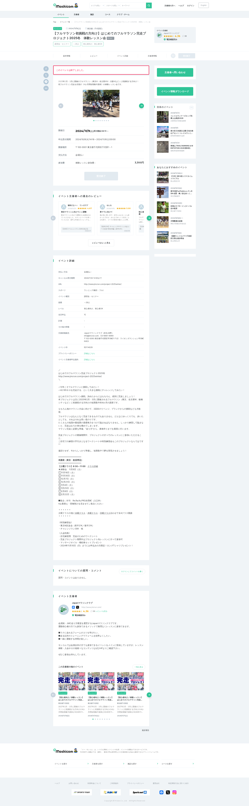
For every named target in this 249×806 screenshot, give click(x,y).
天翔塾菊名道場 (176, 221)
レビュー (93, 56)
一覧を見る (139, 667)
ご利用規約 (114, 783)
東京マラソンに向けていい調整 (74, 212)
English (204, 5)
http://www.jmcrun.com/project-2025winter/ (103, 284)
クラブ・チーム (123, 14)
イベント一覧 (65, 22)
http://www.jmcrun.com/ (91, 607)
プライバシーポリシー (135, 783)
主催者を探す (97, 764)
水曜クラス (80, 513)
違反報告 (145, 730)
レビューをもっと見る (101, 243)
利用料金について (94, 783)
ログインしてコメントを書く (132, 571)
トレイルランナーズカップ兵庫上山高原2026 (181, 117)
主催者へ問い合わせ (175, 72)
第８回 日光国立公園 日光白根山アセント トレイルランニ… (182, 132)
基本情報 (66, 56)
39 (186, 36)
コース (107, 14)
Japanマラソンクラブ (171, 33)
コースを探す (166, 764)
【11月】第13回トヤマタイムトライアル (182, 177)
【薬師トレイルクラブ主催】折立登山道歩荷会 (181, 237)
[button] (93, 120)
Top (54, 22)
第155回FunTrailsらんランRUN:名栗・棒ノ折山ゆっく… (181, 192)
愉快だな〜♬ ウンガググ (78, 205)
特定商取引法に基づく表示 (178, 783)
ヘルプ (181, 5)
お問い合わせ (74, 783)
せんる (109, 205)
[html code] (46, 88)
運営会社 (156, 783)
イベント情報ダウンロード (175, 91)
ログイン (190, 5)
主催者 (76, 14)
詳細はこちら (89, 353)
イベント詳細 (122, 56)
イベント (61, 14)
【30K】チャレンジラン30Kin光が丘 (75, 229)
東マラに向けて (106, 212)
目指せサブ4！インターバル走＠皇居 (181, 207)
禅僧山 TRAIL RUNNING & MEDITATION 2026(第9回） (182, 147)
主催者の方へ (169, 5)
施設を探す (132, 764)
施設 (92, 14)
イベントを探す (60, 764)
